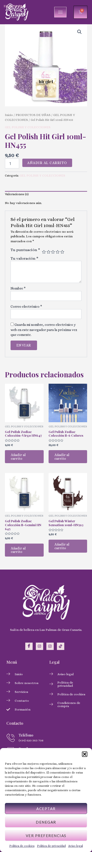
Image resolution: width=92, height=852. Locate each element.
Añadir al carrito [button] (18, 456)
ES (20, 6)
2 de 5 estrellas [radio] (49, 252)
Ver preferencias (46, 835)
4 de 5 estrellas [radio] (58, 252)
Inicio (9, 115)
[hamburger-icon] (60, 12)
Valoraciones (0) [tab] (17, 194)
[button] (84, 754)
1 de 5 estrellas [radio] (44, 252)
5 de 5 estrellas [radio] (62, 252)
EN (6, 6)
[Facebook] (29, 646)
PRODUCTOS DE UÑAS (33, 115)
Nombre (18, 288)
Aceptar (46, 808)
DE (15, 6)
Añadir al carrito (47, 163)
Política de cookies (22, 846)
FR (11, 6)
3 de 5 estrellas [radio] (53, 252)
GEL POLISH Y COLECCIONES (28, 127)
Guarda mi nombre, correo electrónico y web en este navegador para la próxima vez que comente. (44, 330)
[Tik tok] (60, 646)
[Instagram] (39, 646)
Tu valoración (24, 258)
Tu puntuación (25, 250)
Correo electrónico (26, 306)
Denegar (46, 822)
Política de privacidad (51, 846)
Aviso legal (75, 846)
